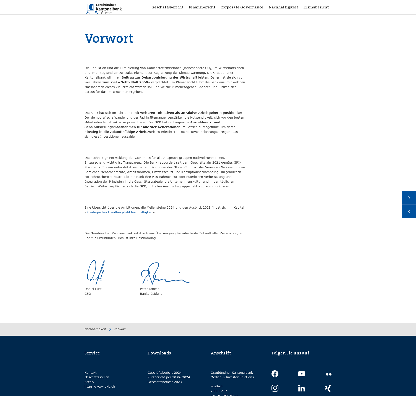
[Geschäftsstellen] (409, 211)
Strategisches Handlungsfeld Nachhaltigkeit (119, 212)
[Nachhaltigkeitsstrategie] (409, 198)
